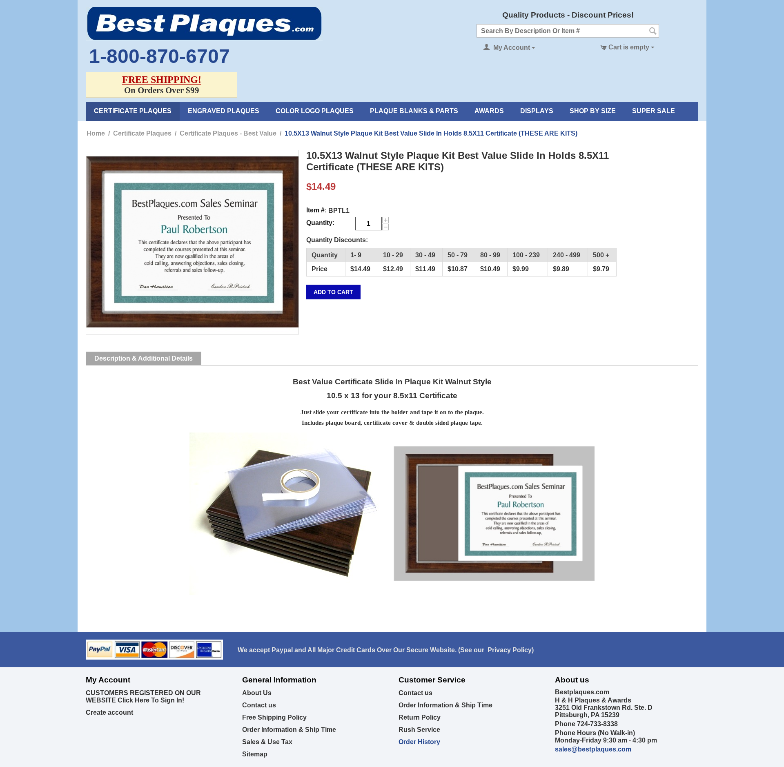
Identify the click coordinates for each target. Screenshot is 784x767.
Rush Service (419, 729)
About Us (257, 692)
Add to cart (333, 292)
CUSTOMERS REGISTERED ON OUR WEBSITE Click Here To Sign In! (143, 696)
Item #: (316, 210)
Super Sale (653, 110)
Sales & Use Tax (267, 741)
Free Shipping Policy (274, 717)
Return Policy (420, 717)
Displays (536, 110)
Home (96, 133)
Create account (109, 712)
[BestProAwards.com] (204, 23)
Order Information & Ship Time (289, 729)
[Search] (653, 31)
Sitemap (254, 754)
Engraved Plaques (223, 110)
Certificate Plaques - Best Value (228, 133)
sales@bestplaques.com (593, 749)
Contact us (259, 705)
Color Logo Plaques (315, 110)
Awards (489, 110)
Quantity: (320, 222)
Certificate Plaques (133, 110)
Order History (419, 741)
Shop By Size (593, 110)
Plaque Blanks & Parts (414, 110)
